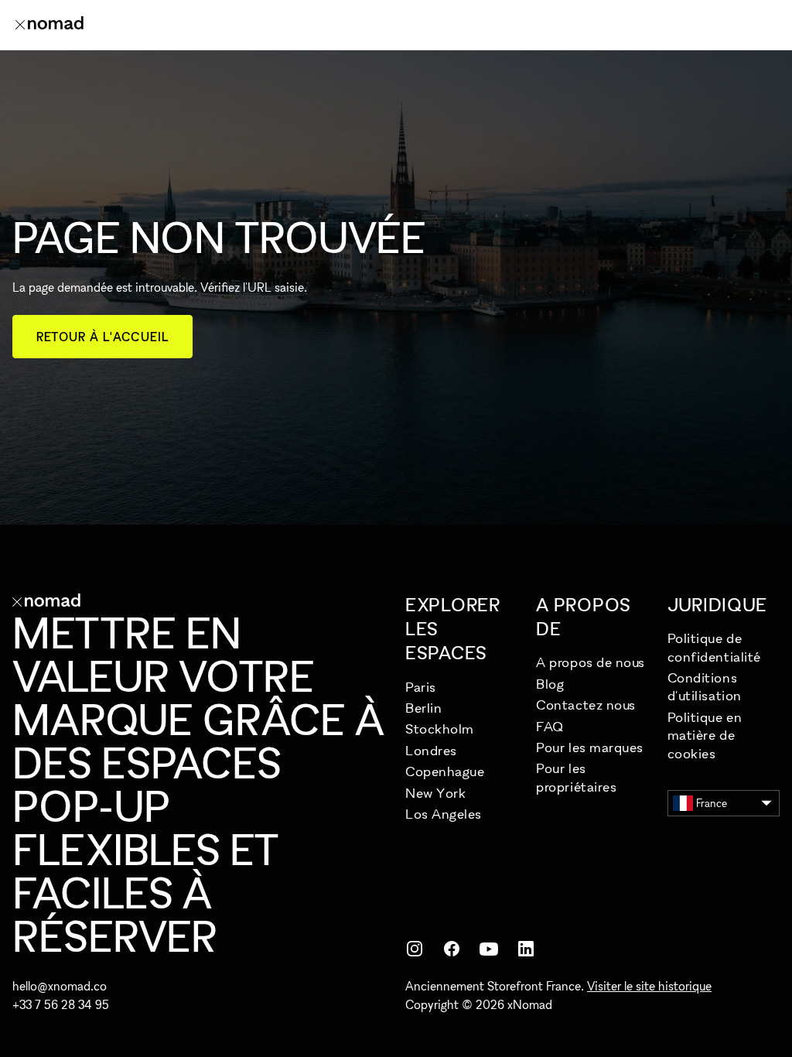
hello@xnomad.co (59, 986)
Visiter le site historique (649, 986)
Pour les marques (590, 747)
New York (435, 793)
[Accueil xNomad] (49, 24)
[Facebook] (451, 948)
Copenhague (444, 771)
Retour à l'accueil (102, 336)
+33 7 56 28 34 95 (60, 1004)
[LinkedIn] (526, 948)
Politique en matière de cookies (704, 735)
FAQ (550, 726)
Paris (420, 687)
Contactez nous (586, 704)
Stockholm (439, 728)
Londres (431, 750)
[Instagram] (414, 948)
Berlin (423, 708)
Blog (550, 684)
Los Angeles (443, 814)
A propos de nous (590, 662)
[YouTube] (489, 948)
